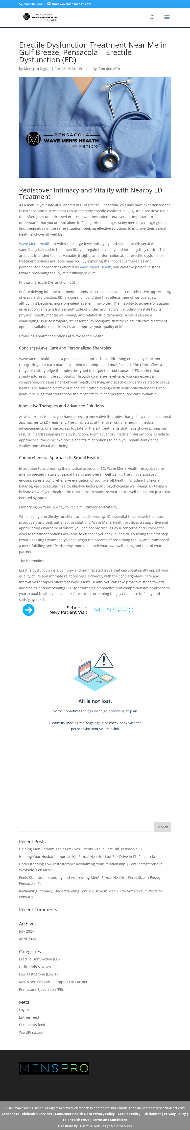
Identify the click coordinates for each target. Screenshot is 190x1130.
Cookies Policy (129, 1114)
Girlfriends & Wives (35, 966)
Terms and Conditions (109, 1119)
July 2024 (26, 931)
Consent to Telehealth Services (27, 1114)
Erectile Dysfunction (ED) (99, 68)
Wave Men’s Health (34, 243)
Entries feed (29, 1017)
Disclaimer (152, 1114)
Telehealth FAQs (76, 1119)
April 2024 (27, 939)
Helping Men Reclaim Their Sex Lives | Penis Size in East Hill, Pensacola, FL (81, 849)
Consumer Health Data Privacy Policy (85, 1114)
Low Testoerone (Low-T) (38, 974)
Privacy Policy (175, 1114)
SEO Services (123, 1126)
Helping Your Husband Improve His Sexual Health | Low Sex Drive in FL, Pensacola (87, 856)
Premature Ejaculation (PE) (41, 989)
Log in (24, 1009)
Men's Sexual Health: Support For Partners (54, 981)
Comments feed (32, 1024)
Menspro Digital (37, 68)
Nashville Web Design (95, 1126)
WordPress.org (31, 1032)
